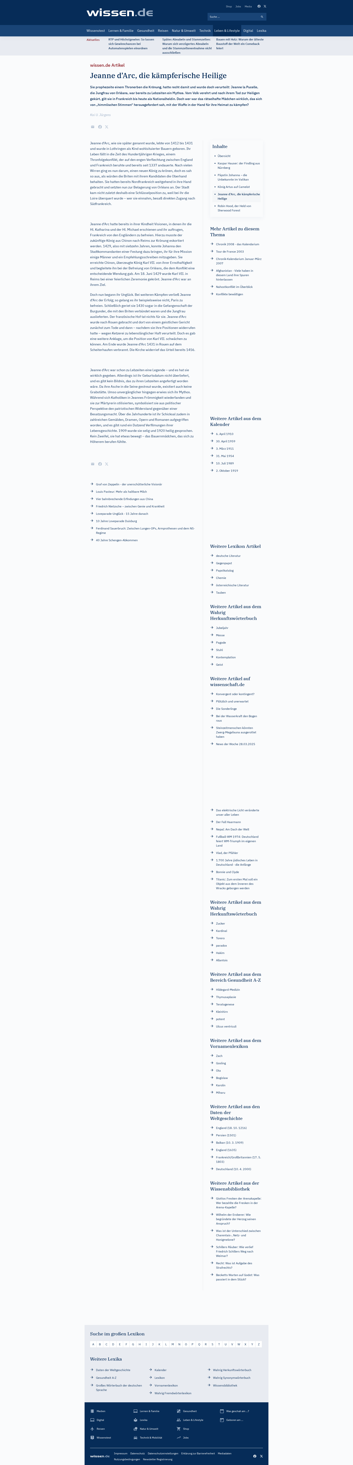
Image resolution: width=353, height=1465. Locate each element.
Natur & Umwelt (184, 30)
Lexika (261, 30)
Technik (205, 30)
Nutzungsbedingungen (127, 1459)
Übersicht (224, 156)
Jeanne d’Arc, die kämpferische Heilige (239, 196)
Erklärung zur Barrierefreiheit (198, 1453)
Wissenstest (96, 30)
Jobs (238, 6)
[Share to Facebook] (100, 127)
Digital (248, 30)
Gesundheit (145, 30)
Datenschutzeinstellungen (163, 1453)
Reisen (163, 30)
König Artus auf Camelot (234, 187)
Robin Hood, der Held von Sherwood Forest (234, 208)
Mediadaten (224, 1453)
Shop (229, 6)
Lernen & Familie (120, 30)
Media (248, 6)
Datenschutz (137, 1453)
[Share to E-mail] (93, 127)
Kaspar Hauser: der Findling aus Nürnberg (239, 165)
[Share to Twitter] (106, 127)
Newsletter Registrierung (157, 1459)
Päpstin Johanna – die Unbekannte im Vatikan (233, 177)
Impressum (120, 1453)
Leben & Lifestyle (227, 30)
